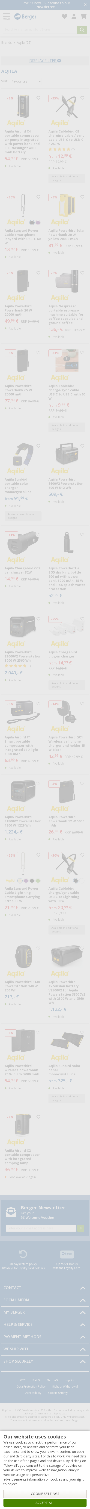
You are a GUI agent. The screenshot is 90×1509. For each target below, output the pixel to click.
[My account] (74, 16)
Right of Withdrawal (65, 1386)
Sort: (4, 81)
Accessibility (33, 1393)
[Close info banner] (85, 5)
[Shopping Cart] (83, 16)
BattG (36, 1380)
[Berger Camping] (35, 16)
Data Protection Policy (31, 1386)
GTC (23, 1380)
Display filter (43, 61)
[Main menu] (7, 16)
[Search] (82, 30)
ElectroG (52, 1380)
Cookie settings (58, 1393)
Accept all (45, 1503)
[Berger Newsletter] (80, 1228)
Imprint (69, 1380)
